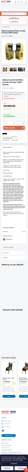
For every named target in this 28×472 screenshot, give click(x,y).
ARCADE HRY (9, 239)
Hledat (24, 13)
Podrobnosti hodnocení (7, 138)
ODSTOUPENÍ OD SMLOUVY (8, 454)
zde (22, 460)
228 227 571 (7, 423)
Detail (9, 396)
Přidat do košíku (9, 128)
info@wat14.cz (7, 421)
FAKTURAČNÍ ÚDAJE (6, 445)
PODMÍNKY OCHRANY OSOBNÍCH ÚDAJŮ (11, 452)
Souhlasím (21, 468)
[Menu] (26, 2)
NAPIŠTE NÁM (4, 443)
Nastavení (14, 463)
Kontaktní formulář (8, 435)
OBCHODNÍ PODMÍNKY (6, 450)
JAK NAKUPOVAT (5, 447)
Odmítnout (7, 468)
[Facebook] (2, 430)
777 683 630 (7, 426)
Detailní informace (9, 98)
